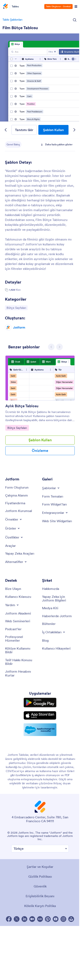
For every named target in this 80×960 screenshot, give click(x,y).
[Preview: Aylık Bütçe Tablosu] (40, 378)
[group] (40, 408)
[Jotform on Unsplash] (71, 919)
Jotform (19, 327)
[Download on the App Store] (40, 715)
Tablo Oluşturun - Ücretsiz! (58, 6)
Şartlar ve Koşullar (40, 867)
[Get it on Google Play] (40, 702)
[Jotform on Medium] (32, 919)
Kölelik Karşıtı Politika (40, 906)
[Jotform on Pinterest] (48, 919)
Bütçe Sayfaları (16, 308)
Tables (15, 6)
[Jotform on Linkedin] (24, 919)
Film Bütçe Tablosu (20, 27)
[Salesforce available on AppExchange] (40, 729)
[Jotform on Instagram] (63, 919)
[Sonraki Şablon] (74, 130)
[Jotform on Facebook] (9, 919)
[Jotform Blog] (40, 919)
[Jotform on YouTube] (55, 919)
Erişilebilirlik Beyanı (40, 896)
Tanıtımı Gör (24, 130)
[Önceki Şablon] (6, 130)
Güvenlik (40, 886)
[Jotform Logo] (5, 6)
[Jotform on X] (16, 919)
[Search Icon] (75, 20)
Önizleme (40, 450)
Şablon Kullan (53, 130)
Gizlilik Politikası (40, 876)
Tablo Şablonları (12, 19)
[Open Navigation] (76, 6)
